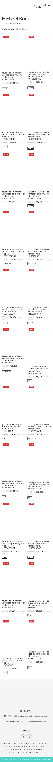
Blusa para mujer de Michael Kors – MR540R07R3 (37, 605)
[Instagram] (29, 736)
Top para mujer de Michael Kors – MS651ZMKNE (36, 76)
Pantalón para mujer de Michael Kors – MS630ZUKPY (39, 196)
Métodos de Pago (37, 746)
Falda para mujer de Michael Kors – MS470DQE (12, 662)
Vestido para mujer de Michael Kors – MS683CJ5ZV (13, 311)
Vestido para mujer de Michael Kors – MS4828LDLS (38, 656)
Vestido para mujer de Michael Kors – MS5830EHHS (38, 486)
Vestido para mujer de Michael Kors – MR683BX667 (38, 311)
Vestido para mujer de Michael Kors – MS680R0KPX (38, 136)
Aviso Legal (14, 752)
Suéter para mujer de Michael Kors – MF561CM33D (38, 370)
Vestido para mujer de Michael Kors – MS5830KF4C (38, 545)
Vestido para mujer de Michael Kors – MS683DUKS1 (13, 77)
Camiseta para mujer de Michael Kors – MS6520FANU (13, 196)
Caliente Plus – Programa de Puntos (20, 743)
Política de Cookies (31, 752)
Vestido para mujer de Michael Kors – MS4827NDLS (13, 485)
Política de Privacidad (33, 749)
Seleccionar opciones (13, 73)
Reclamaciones (14, 749)
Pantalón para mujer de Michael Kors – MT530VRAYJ (39, 428)
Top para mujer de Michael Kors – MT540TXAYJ (11, 428)
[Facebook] (23, 736)
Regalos (43, 743)
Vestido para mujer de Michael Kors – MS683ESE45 (13, 136)
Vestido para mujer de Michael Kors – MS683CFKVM (13, 253)
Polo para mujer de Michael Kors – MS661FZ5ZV (36, 253)
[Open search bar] (35, 6)
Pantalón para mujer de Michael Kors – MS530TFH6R (13, 545)
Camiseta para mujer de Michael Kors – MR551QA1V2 (13, 605)
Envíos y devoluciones (16, 746)
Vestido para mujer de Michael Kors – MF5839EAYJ (13, 360)
